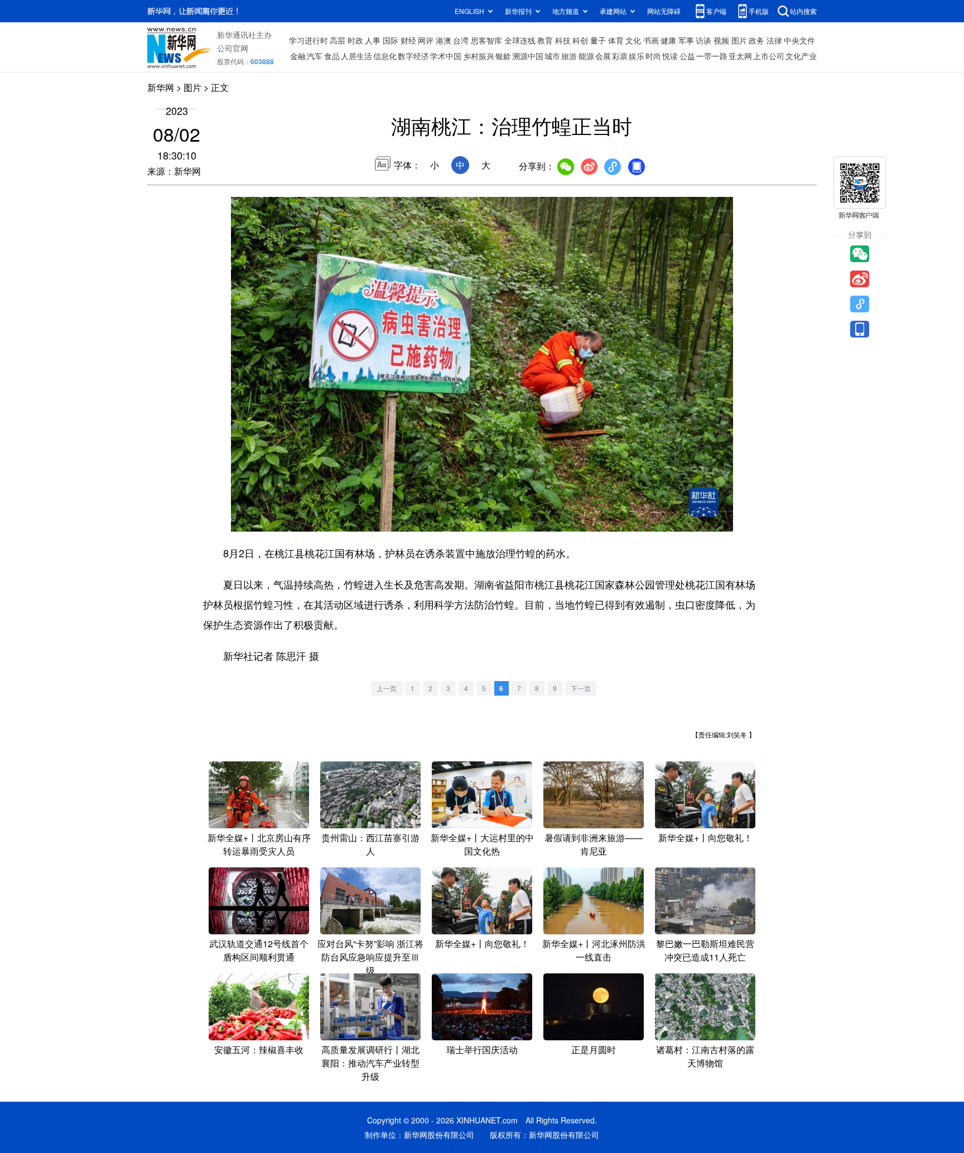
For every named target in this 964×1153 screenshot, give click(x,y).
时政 (355, 40)
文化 (633, 40)
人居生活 (356, 55)
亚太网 (740, 55)
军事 (686, 40)
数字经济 (413, 55)
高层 (337, 40)
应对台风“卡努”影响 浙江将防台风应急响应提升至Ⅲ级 (370, 957)
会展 (603, 55)
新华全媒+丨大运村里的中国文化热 (482, 844)
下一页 (581, 688)
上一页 (387, 688)
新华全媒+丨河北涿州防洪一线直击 (593, 950)
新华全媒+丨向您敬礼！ (705, 837)
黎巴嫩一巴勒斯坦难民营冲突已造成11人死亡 (705, 950)
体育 (616, 40)
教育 (545, 40)
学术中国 (445, 55)
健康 (668, 40)
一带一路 (711, 55)
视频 (721, 40)
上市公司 (768, 55)
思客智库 (486, 40)
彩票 (620, 55)
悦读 (670, 55)
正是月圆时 (593, 1049)
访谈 (703, 40)
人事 (372, 40)
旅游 (569, 55)
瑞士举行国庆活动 (482, 1049)
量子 (598, 40)
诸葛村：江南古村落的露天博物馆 (705, 1056)
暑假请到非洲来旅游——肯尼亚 (593, 844)
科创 (580, 40)
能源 (586, 55)
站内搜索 (803, 11)
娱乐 (636, 55)
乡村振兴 (478, 55)
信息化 (385, 55)
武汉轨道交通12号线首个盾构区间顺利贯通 (259, 950)
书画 (651, 40)
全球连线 (520, 40)
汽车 (314, 55)
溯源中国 (527, 55)
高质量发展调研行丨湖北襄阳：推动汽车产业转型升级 (370, 1063)
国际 (390, 40)
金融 (298, 55)
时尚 (653, 55)
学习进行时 (308, 40)
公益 (687, 55)
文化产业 (801, 55)
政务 (756, 40)
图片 (739, 40)
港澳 (443, 40)
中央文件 (799, 40)
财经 (408, 40)
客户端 (716, 11)
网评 (425, 40)
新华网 (160, 87)
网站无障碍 (664, 11)
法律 (774, 40)
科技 (563, 40)
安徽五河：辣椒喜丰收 (258, 1049)
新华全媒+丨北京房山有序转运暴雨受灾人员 (259, 844)
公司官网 (232, 48)
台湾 (461, 40)
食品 (332, 55)
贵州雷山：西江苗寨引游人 (370, 844)
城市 (552, 55)
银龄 (503, 55)
